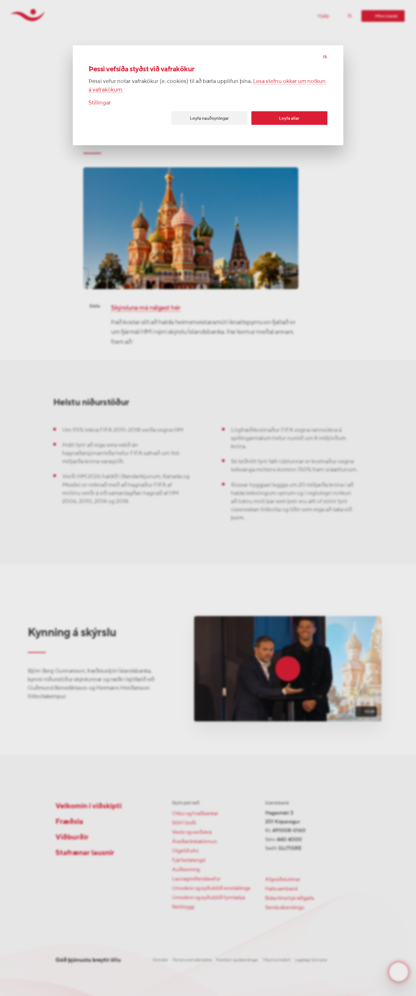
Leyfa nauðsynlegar (209, 118)
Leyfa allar (289, 118)
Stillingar (100, 102)
